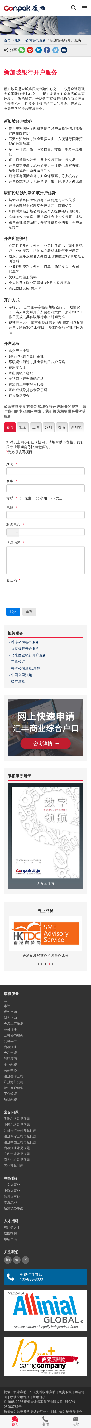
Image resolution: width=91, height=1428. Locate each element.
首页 (7, 40)
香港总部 (10, 1202)
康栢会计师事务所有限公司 (43, 1402)
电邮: (11, 508)
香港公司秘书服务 (25, 642)
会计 (7, 1000)
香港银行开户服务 (25, 649)
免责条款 (65, 1392)
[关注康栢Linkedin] (8, 1260)
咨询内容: (15, 543)
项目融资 (10, 1099)
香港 (61, 427)
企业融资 (10, 1064)
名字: (11, 481)
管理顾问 (10, 1058)
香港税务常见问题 (17, 1119)
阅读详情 (47, 883)
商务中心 (10, 1070)
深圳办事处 (12, 1196)
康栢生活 (10, 1239)
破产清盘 (18, 681)
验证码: (13, 580)
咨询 (9, 427)
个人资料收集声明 (43, 1392)
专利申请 (10, 1053)
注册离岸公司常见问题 (20, 1136)
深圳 (48, 427)
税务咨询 (10, 1012)
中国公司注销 (21, 675)
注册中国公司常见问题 (20, 1142)
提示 (7, 1392)
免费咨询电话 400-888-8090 (31, 1276)
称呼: (11, 498)
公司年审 (10, 1041)
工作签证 (18, 662)
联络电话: (15, 525)
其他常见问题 (14, 1165)
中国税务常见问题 (17, 1124)
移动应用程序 (20, 1397)
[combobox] (13, 532)
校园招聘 (10, 1233)
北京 (22, 427)
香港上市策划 (14, 1023)
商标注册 (10, 1047)
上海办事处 (12, 1190)
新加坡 (76, 427)
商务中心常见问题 (17, 1160)
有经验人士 (12, 1227)
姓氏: (11, 464)
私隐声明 (19, 1392)
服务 (18, 40)
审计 (7, 1006)
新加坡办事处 (14, 1208)
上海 (35, 427)
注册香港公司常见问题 (20, 1130)
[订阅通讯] (25, 1260)
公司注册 (10, 1029)
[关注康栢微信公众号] (17, 1260)
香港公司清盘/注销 (25, 668)
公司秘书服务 (35, 40)
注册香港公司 (14, 1076)
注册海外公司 (14, 1082)
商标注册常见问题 (17, 1148)
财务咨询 (10, 1018)
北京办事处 (12, 1185)
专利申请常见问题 (17, 1154)
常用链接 (39, 1397)
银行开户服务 (14, 1088)
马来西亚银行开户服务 (28, 655)
